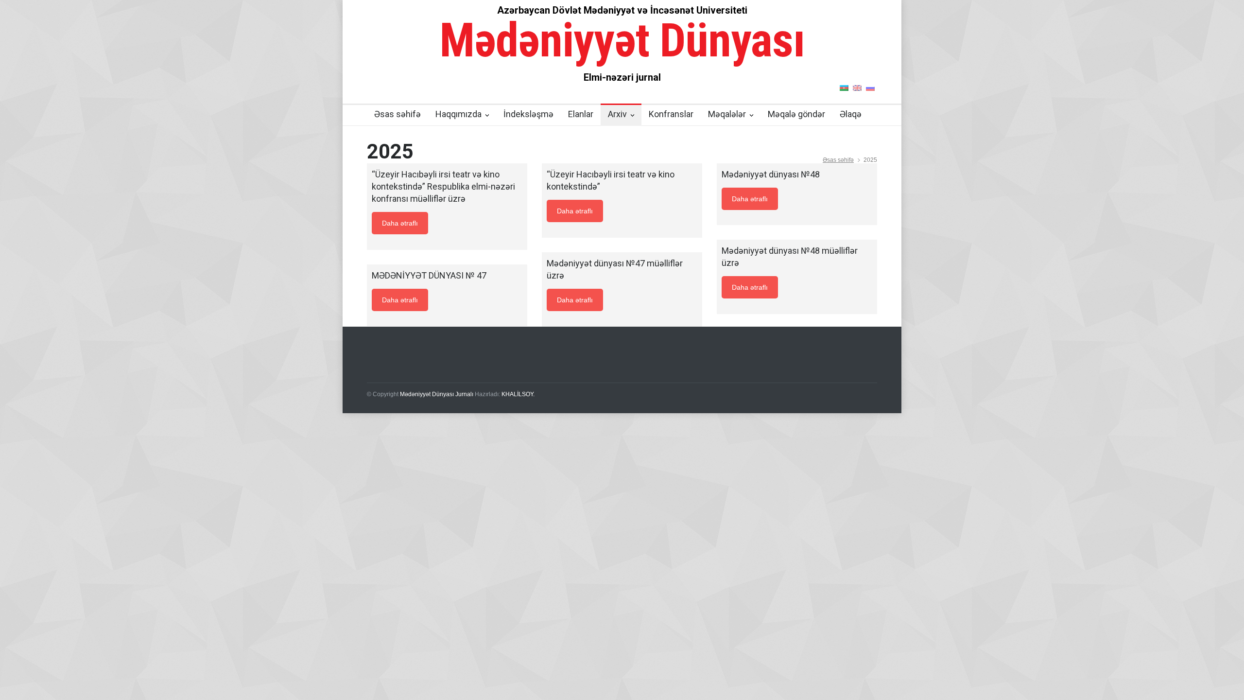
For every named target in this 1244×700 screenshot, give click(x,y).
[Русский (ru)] (870, 87)
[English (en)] (857, 87)
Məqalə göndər (796, 114)
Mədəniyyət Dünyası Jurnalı (436, 394)
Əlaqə (851, 114)
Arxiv (617, 114)
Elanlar (580, 114)
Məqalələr (727, 114)
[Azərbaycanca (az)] (844, 87)
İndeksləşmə (528, 114)
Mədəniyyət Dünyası (622, 40)
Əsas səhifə (397, 114)
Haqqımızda (458, 114)
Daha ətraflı (400, 223)
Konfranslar (671, 114)
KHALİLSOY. (518, 394)
